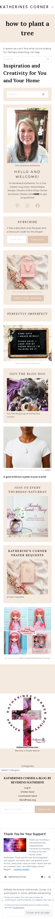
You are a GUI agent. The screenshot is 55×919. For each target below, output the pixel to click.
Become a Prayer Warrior (27, 750)
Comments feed (27, 796)
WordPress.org (27, 800)
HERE (36, 194)
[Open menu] (52, 7)
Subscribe (38, 239)
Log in (27, 787)
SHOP (47, 470)
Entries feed (27, 791)
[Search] (43, 94)
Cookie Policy (18, 907)
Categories (27, 766)
